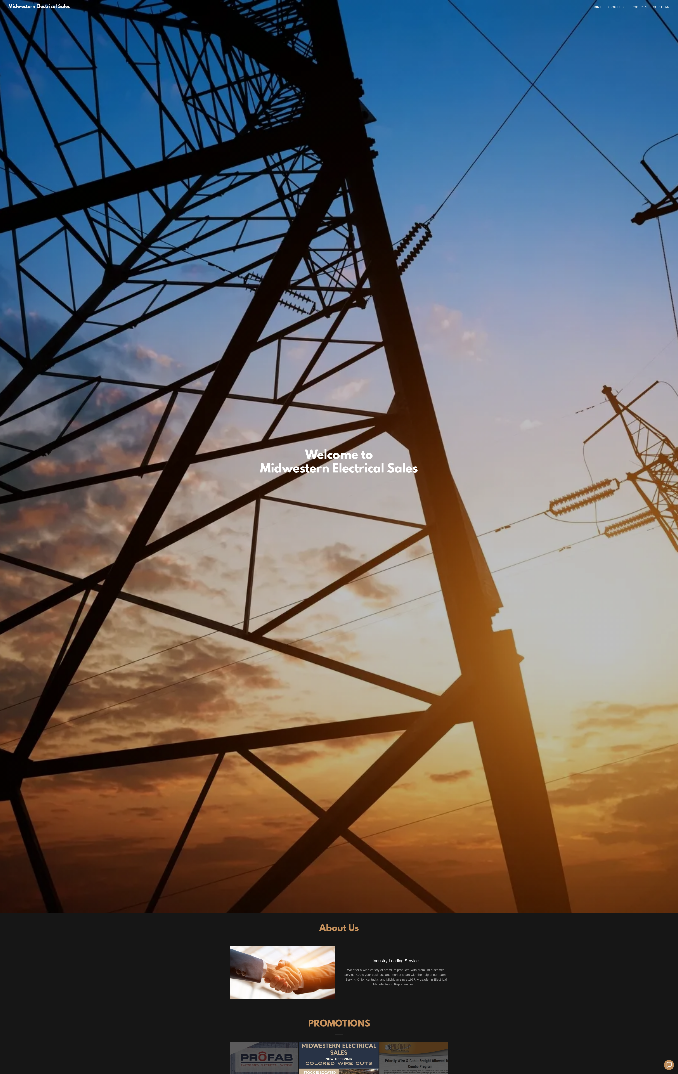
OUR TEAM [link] (661, 7)
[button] (669, 1065)
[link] (39, 7)
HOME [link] (597, 7)
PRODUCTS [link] (638, 7)
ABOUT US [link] (616, 7)
